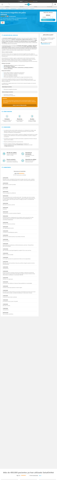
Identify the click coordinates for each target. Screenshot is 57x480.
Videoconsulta (21, 6)
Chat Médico (35, 6)
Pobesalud (4, 14)
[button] (48, 17)
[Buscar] (52, 4)
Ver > (40, 475)
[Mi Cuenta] (2, 4)
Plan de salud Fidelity (49, 6)
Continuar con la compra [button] (48, 19)
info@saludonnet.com (45, 43)
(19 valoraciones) (12, 16)
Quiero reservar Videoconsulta (19, 105)
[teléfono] (9, 4)
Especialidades (7, 6)
